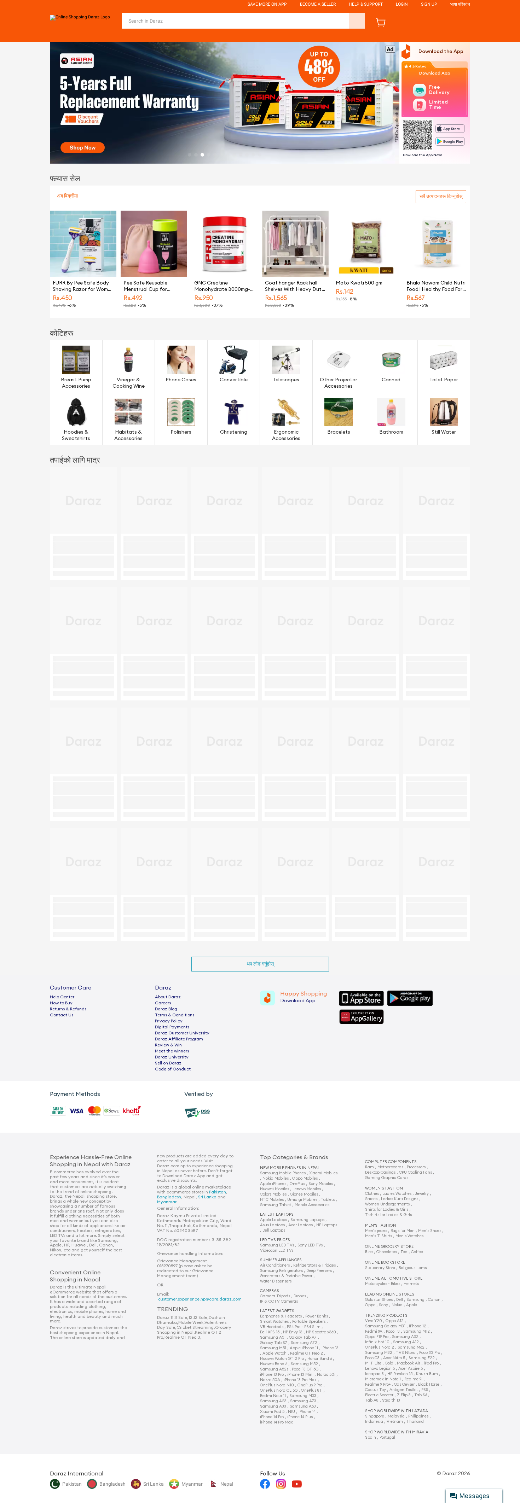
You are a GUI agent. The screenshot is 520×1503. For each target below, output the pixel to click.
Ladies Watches (396, 1194)
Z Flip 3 (404, 1395)
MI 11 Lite (373, 1363)
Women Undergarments (387, 1204)
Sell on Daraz (168, 1063)
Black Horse (428, 1384)
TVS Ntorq (406, 1353)
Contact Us (61, 1015)
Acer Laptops (300, 1225)
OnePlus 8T (311, 1390)
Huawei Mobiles (274, 1189)
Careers (163, 1003)
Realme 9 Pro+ (378, 1384)
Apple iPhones (273, 1184)
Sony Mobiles (320, 1184)
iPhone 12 (417, 1326)
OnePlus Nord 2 (379, 1347)
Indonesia (374, 1421)
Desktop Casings (380, 1172)
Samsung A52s (274, 1369)
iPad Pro (431, 1363)
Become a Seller (318, 4)
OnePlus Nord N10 (277, 1385)
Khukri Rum (427, 1374)
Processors (416, 1167)
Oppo (370, 1305)
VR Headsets (271, 1327)
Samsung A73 (303, 1401)
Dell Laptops (273, 1230)
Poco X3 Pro (429, 1353)
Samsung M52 (304, 1364)
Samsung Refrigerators (281, 1271)
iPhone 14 (307, 1412)
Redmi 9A (373, 1331)
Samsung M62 (411, 1347)
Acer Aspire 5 (410, 1368)
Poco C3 (372, 1358)
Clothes (372, 1194)
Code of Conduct (173, 1069)
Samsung (415, 1300)
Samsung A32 (405, 1337)
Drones (300, 1296)
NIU (291, 1412)
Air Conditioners (275, 1265)
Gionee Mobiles (304, 1194)
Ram (369, 1167)
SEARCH (357, 21)
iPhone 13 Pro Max (300, 1380)
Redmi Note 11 (273, 1396)
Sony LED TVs (310, 1245)
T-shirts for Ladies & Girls (388, 1215)
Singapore (374, 1416)
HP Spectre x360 (321, 1332)
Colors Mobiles (273, 1194)
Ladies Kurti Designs (399, 1199)
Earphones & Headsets (281, 1316)
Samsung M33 (302, 1396)
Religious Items (413, 1268)
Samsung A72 (304, 1343)
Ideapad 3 (374, 1374)
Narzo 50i (326, 1374)
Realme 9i (413, 1379)
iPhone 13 (330, 1348)
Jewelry (422, 1194)
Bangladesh (169, 1197)
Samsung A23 (273, 1401)
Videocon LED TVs (276, 1250)
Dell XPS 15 (269, 1332)
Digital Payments (172, 1027)
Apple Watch (274, 1353)
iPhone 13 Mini (300, 1374)
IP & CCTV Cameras (279, 1301)
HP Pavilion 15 (399, 1374)
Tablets (328, 1200)
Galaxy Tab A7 (303, 1337)
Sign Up (429, 4)
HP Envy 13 (292, 1332)
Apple (411, 1305)
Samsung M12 (416, 1331)
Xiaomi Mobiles (323, 1173)
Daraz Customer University (182, 1033)
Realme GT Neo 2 (306, 1353)
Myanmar (166, 1202)
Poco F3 (393, 1331)
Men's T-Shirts (378, 1236)
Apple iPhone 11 (304, 1348)
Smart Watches (274, 1321)
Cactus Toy (375, 1390)
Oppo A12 (395, 1321)
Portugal (387, 1437)
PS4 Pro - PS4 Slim (303, 1327)
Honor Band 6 (319, 1359)
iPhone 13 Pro (272, 1374)
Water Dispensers (275, 1281)
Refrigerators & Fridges (314, 1265)
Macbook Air (408, 1363)
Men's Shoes (429, 1231)
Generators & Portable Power (286, 1276)
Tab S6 (420, 1395)
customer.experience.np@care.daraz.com (200, 1299)
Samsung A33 (273, 1406)
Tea (404, 1252)
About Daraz (168, 997)
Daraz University (172, 1057)
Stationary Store (380, 1268)
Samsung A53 (303, 1406)
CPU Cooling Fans (415, 1172)
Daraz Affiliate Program (179, 1039)
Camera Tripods (275, 1296)
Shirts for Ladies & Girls (386, 1209)
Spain (370, 1437)
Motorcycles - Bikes (382, 1284)
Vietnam (395, 1421)
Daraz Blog (166, 1009)
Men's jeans (376, 1231)
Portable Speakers (308, 1321)
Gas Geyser (404, 1384)
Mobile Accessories (312, 1205)
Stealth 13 (391, 1400)
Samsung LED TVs (277, 1245)
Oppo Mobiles (305, 1178)
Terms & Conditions (174, 1015)
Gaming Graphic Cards (386, 1178)
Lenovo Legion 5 (380, 1368)
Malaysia (396, 1416)
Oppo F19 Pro (376, 1337)
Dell (399, 1300)
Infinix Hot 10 (377, 1342)
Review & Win (168, 1045)
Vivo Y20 (373, 1321)
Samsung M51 (273, 1348)
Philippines (418, 1416)
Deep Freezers (319, 1271)
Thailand (415, 1421)
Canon (434, 1300)
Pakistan (217, 1192)
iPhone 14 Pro (272, 1417)
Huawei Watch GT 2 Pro (282, 1359)
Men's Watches (409, 1236)
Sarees (371, 1199)
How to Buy (61, 1003)
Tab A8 (372, 1400)
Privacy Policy (169, 1021)
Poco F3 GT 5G (305, 1369)
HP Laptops (326, 1225)
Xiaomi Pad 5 (272, 1412)
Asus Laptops (272, 1225)
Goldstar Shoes (379, 1300)
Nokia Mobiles (275, 1178)
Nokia (397, 1305)
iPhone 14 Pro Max (276, 1422)
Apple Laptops (273, 1220)
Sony (383, 1305)
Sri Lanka (207, 1197)
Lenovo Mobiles (307, 1189)
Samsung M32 (378, 1353)
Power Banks (316, 1316)
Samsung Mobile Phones (283, 1173)
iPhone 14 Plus (300, 1417)
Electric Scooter (379, 1395)
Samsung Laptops (307, 1220)
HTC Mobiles (272, 1200)
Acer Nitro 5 (394, 1358)
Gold (389, 1363)
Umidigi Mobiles (302, 1200)
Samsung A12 (406, 1342)
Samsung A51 (272, 1337)
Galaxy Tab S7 (273, 1343)
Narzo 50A (270, 1380)
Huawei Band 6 (273, 1364)
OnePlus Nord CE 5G (278, 1390)
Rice (369, 1252)
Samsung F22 (422, 1358)
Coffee (417, 1252)
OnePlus (297, 1184)
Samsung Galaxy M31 (385, 1326)
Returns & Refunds (68, 1009)
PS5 (424, 1390)
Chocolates (386, 1252)
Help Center (62, 997)
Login (402, 4)
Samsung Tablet (275, 1205)
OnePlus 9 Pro (309, 1385)
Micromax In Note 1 (383, 1379)
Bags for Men (403, 1231)
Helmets (411, 1284)
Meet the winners (172, 1051)
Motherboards (390, 1167)
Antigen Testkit (403, 1390)
